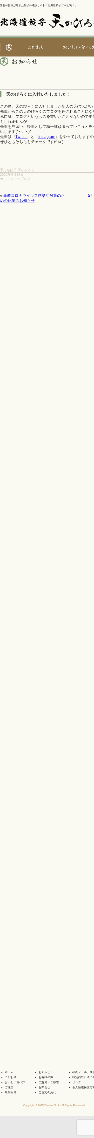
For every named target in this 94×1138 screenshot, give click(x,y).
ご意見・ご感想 (49, 1082)
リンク (76, 1082)
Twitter (21, 137)
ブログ (25, 179)
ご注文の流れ (47, 1092)
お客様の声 (46, 1077)
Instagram (46, 137)
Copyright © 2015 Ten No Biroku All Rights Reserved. (54, 1105)
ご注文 (9, 1087)
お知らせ (44, 1072)
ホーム (9, 1072)
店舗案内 (10, 1092)
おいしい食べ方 (15, 1082)
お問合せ (44, 1087)
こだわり (10, 1077)
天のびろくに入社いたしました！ (38, 94)
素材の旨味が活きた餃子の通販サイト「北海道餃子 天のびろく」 (39, 5)
